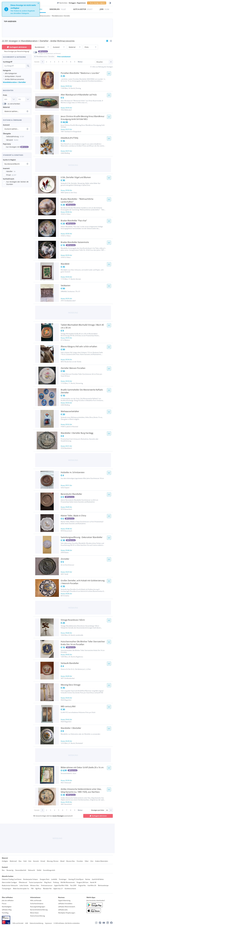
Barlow (87, 879)
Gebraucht (31, 870)
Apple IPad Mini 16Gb (61, 885)
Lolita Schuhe (24, 885)
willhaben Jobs (63, 910)
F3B (32, 889)
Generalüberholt (20, 870)
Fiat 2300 (73, 885)
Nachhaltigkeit (6, 907)
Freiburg (56, 882)
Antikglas (5, 861)
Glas (20, 861)
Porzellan (80, 861)
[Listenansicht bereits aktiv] (107, 41)
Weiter (80, 62)
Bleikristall (13, 861)
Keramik (36, 861)
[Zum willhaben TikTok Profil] (100, 922)
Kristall (43, 861)
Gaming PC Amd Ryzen (75, 879)
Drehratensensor (46, 885)
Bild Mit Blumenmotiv (68, 882)
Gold (24, 861)
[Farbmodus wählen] (110, 3)
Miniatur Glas (34, 885)
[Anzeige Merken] (109, 73)
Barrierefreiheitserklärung (39, 910)
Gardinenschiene (70, 889)
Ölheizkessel (23, 882)
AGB (26, 923)
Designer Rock (44, 879)
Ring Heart (47, 882)
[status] (21, 9)
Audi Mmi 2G (92, 885)
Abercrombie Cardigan (9, 882)
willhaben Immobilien (65, 904)
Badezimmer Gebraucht (10, 885)
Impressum (48, 923)
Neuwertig (10, 870)
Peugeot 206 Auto (82, 882)
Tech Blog (5, 913)
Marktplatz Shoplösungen (66, 913)
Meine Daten (34, 913)
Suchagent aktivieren (18, 47)
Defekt (39, 870)
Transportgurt (6, 889)
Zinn (91, 861)
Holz (29, 861)
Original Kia (82, 885)
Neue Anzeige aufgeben (97, 3)
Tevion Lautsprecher (35, 882)
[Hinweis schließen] (38, 3)
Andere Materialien (101, 861)
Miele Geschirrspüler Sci (21, 889)
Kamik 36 (93, 882)
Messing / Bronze (52, 861)
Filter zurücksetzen (64, 57)
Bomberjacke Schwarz (30, 879)
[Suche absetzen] (28, 66)
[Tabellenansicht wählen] (111, 41)
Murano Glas (70, 861)
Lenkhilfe (54, 879)
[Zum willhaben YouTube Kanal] (103, 922)
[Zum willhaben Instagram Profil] (96, 922)
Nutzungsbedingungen (37, 907)
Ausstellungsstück (49, 870)
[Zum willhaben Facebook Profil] (111, 922)
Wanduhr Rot (47, 889)
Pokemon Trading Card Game (11, 879)
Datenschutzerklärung (37, 916)
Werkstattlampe (103, 885)
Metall (62, 861)
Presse (4, 904)
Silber (87, 861)
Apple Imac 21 (58, 889)
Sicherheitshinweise (36, 904)
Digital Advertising (64, 900)
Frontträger (63, 879)
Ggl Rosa (38, 889)
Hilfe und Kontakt (35, 900)
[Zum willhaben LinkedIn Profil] (107, 922)
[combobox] (14, 66)
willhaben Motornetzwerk (66, 907)
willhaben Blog (6, 910)
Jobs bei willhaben (8, 900)
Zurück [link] (36, 62)
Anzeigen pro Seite (97, 810)
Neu (3, 870)
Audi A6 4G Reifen (98, 879)
